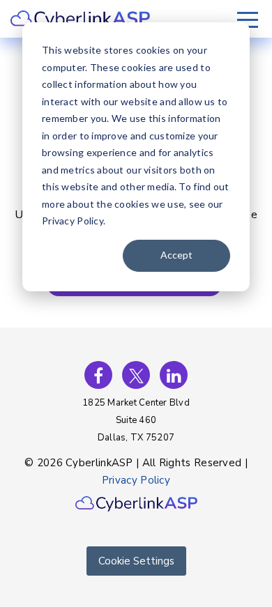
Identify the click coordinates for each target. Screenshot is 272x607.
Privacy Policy (136, 480)
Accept (176, 255)
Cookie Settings (136, 561)
